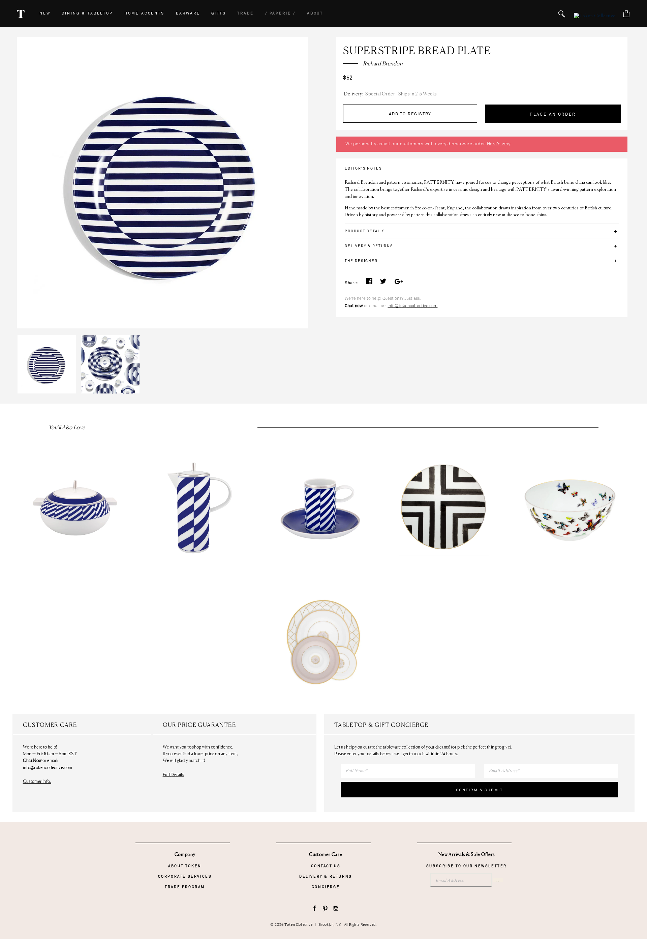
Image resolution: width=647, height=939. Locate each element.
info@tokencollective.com (412, 306)
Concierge (326, 887)
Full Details (173, 774)
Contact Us (326, 866)
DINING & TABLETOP (87, 13)
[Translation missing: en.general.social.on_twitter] (383, 283)
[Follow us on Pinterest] (325, 909)
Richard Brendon (382, 63)
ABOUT (315, 13)
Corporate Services (185, 876)
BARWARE (188, 13)
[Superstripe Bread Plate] (49, 335)
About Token (185, 866)
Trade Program (185, 887)
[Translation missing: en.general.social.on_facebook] (369, 283)
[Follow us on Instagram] (336, 909)
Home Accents (144, 13)
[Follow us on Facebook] (314, 909)
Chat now (354, 306)
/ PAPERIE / (280, 13)
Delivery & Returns (325, 876)
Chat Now (32, 760)
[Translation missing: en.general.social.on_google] (398, 283)
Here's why (499, 144)
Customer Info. (37, 781)
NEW (45, 13)
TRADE (245, 13)
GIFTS (218, 13)
